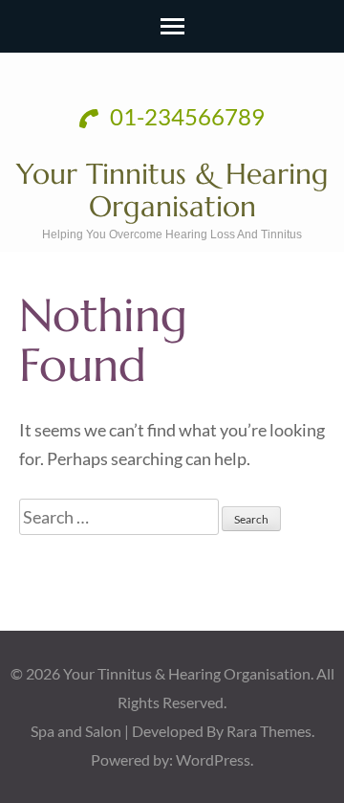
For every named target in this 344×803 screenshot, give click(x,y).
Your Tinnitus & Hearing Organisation (172, 190)
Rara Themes (269, 731)
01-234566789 (185, 116)
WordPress (213, 759)
